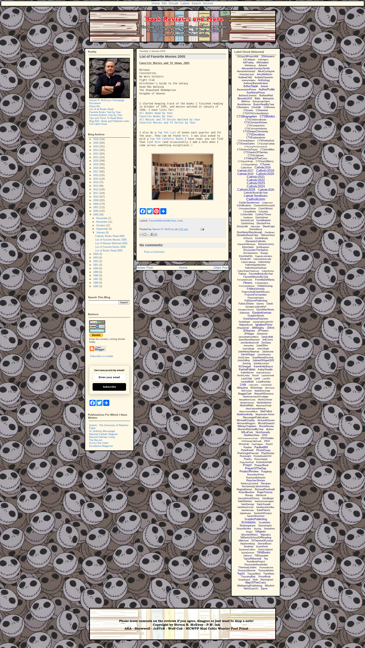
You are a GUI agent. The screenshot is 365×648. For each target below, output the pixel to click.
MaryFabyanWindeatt (256, 408)
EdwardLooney (266, 244)
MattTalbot (266, 411)
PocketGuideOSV (263, 456)
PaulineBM (261, 447)
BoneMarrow (244, 104)
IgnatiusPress (263, 324)
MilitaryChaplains (247, 426)
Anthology (264, 80)
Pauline (248, 447)
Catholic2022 (256, 180)
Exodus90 (245, 259)
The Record (95, 440)
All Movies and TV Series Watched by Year (169, 119)
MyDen (270, 429)
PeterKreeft (247, 450)
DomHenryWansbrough (249, 232)
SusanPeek (262, 546)
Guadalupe (244, 321)
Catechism (246, 167)
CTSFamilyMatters (246, 140)
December (102, 218)
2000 (96, 268)
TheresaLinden (247, 567)
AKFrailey (248, 62)
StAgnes (260, 531)
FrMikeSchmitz (256, 288)
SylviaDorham (247, 553)
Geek (270, 303)
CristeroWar (246, 214)
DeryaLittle (242, 226)
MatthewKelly (245, 414)
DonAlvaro (270, 232)
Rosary (249, 495)
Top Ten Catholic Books (166, 138)
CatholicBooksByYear (256, 192)
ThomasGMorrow (247, 570)
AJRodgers (263, 59)
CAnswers (243, 107)
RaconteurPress (255, 474)
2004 (96, 254)
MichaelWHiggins (246, 423)
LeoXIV (266, 378)
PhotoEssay (263, 450)
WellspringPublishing (249, 585)
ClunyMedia (249, 211)
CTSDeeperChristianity (255, 131)
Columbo (263, 211)
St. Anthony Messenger (102, 431)
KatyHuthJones (263, 372)
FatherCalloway (248, 262)
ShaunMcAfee (243, 528)
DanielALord (247, 220)
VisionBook (264, 576)
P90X (267, 441)
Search (196, 3)
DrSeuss (248, 238)
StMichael (243, 540)
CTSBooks (267, 116)
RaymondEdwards (255, 477)
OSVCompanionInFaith (248, 438)
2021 (96, 157)
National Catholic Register (103, 434)
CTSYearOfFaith (245, 161)
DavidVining (247, 223)
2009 (96, 200)
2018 (96, 168)
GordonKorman (261, 312)
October (101, 225)
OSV (264, 435)
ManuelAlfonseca (263, 393)
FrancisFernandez (256, 294)
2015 (96, 178)
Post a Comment (154, 251)
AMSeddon (262, 62)
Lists (180, 220)
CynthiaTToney (263, 214)
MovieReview (266, 426)
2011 (96, 193)
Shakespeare (248, 525)
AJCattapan (249, 59)
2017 (96, 171)
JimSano (266, 342)
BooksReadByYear (263, 104)
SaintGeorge (247, 504)
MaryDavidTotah (263, 405)
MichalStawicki (266, 423)
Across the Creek (98, 443)
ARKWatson (250, 65)
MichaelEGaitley (246, 420)
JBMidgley (258, 327)
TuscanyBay (248, 576)
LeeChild (246, 378)
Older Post (221, 267)
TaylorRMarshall (252, 558)
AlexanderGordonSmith (256, 68)
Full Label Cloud (98, 124)
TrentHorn (268, 573)
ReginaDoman (244, 489)
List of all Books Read (101, 109)
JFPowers (263, 330)
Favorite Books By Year (156, 116)
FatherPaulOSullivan (256, 268)
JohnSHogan (248, 354)
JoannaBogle (248, 349)
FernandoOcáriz (244, 280)
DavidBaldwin (263, 220)
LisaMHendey (263, 381)
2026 (96, 139)
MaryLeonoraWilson (248, 411)
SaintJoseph (264, 504)
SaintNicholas (247, 510)
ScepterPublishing (255, 519)
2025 (96, 142)
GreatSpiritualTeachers (255, 318)
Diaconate (255, 226)
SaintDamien (245, 501)
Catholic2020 (265, 173)
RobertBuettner (247, 492)
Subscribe (109, 386)
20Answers (268, 56)
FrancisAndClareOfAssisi (256, 291)
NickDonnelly (263, 432)
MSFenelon (246, 391)
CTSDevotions (256, 134)
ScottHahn (264, 522)
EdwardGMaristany (247, 244)
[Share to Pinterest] (156, 234)
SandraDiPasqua (263, 513)
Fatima (242, 273)
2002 (96, 261)
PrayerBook (262, 465)
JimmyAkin (249, 345)
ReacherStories (255, 480)
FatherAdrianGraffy (262, 259)
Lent (257, 378)
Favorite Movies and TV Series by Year (167, 122)
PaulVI (269, 444)
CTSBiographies (247, 116)
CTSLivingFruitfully (266, 144)
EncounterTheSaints (256, 249)
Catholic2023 (256, 183)
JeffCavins (267, 339)
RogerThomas (265, 492)
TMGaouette (261, 555)
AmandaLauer (246, 74)
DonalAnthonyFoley (247, 235)
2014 (96, 182)
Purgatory (266, 471)
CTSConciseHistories (256, 128)
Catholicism (255, 199)
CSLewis (248, 110)
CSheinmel (262, 110)
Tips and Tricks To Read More (105, 118)
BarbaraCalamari (248, 95)
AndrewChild (245, 77)
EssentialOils (246, 256)
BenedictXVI (244, 98)
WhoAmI (269, 585)
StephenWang (247, 543)
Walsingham (266, 579)
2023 (96, 150)
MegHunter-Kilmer (265, 414)
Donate (174, 3)
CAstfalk (256, 107)
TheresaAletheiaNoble (255, 564)
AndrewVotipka (248, 80)
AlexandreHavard (246, 71)
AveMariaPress (256, 92)
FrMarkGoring (264, 286)
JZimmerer (262, 333)
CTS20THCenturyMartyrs (256, 113)
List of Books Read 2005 (108, 250)
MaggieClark (245, 393)
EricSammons (251, 253)
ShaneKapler (265, 525)
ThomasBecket (266, 567)
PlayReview (267, 453)
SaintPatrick (263, 510)
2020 (96, 160)
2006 (96, 211)
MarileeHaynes (247, 403)
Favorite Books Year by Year (105, 112)
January (101, 232)
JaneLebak (267, 336)
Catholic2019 (245, 173)
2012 (96, 189)
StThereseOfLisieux (262, 540)
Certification (244, 205)
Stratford (248, 546)
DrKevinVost (268, 235)
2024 (96, 146)
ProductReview (249, 471)
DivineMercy (255, 229)
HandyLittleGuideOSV (263, 322)
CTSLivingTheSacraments (255, 147)
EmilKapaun (262, 247)
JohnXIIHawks (264, 354)
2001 (96, 264)
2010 (96, 196)
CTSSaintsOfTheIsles (256, 152)
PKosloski (244, 444)
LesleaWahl (247, 381)
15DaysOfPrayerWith (248, 56)
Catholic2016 (263, 167)
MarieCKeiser (265, 399)
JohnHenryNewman (248, 351)
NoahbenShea (251, 435)
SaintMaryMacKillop (265, 507)
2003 (96, 257)
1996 (96, 282)
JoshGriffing (243, 360)
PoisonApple (261, 459)
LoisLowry (253, 385)
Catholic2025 (246, 189)
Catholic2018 (265, 170)
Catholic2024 (256, 186)
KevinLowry (243, 375)
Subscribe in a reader (101, 356)
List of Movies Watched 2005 (111, 243)
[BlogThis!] (145, 234)
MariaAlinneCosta (247, 400)
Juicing (246, 363)
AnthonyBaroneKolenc (256, 83)
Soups (249, 531)
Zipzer (264, 588)
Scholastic (248, 522)
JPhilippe (249, 333)
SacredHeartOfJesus (248, 498)
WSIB (255, 580)
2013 (96, 185)
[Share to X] (148, 234)
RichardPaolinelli (265, 489)
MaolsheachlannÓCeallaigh (255, 396)
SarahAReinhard (255, 516)
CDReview (269, 107)
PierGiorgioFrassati (248, 453)
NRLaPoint (247, 432)
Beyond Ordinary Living (102, 437)
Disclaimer (95, 103)
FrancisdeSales (256, 298)
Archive (208, 3)
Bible (257, 98)
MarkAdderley (264, 402)
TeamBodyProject (256, 561)
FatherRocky (268, 271)
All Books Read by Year (156, 113)
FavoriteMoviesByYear (162, 220)
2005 (96, 214)
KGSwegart (245, 366)
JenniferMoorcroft (249, 342)
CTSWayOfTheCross (255, 158)
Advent (263, 65)
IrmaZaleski (243, 328)
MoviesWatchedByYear (250, 429)
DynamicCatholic (256, 241)
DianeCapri (269, 226)
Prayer (247, 465)
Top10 (241, 573)
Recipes (266, 483)
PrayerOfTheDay (255, 468)
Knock (255, 375)
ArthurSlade (250, 86)
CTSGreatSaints (246, 143)
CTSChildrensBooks (255, 119)
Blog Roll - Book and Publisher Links (109, 121)
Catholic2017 (245, 170)
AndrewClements (264, 77)
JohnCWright (263, 349)
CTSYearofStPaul (249, 164)
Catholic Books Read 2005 (110, 236)
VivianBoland (244, 580)
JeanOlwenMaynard (249, 339)
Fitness (247, 282)
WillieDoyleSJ (251, 588)
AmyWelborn (264, 74)
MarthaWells (247, 405)
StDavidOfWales (249, 534)
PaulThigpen (257, 444)
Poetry (248, 459)
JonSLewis (243, 357)
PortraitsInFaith (264, 462)
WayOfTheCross (255, 582)
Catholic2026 (266, 189)
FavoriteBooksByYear (261, 273)
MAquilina (242, 387)
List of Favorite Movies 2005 (111, 239)
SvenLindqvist (265, 549)
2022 (96, 153)
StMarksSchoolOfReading (255, 537)
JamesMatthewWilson (248, 337)
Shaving (257, 529)
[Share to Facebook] (152, 234)
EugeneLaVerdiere (263, 256)
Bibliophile (268, 98)
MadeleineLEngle (262, 391)
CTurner (265, 164)
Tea (266, 558)
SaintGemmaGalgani (264, 501)
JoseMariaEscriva (262, 357)
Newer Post (144, 267)
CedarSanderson (249, 202)
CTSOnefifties (267, 149)
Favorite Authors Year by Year (105, 115)
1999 (96, 272)
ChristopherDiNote (247, 208)
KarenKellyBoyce (263, 366)
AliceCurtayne (266, 71)
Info (164, 3)
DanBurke (248, 217)
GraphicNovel (256, 315)
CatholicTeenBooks (256, 195)
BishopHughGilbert (261, 101)
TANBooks (263, 552)
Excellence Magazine (101, 446)
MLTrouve (270, 388)
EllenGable (248, 247)
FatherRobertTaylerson (248, 271)
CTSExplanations (255, 137)
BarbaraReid (266, 95)
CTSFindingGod (265, 140)
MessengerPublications (256, 417)
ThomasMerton (266, 570)
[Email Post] (201, 229)
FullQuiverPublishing (255, 300)
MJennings (257, 387)
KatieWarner (247, 372)
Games (260, 303)
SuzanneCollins (247, 549)
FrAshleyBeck (261, 283)
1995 (96, 286)
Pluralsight (245, 456)
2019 (96, 164)
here (185, 135)
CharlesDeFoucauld (264, 205)
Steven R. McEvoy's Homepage (106, 100)
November (102, 221)
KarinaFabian (247, 369)
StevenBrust (264, 543)
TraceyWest (254, 573)
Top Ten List (167, 132)
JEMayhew (249, 330)
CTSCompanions (256, 125)
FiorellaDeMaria (264, 279)
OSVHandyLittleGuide (251, 441)
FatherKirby (264, 262)
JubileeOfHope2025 (263, 360)
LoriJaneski (266, 385)
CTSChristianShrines (255, 122)
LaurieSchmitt (267, 375)
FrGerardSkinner (247, 286)
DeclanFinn (263, 223)
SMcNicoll (261, 495)
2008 (96, 203)
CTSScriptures (256, 155)
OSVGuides (267, 438)
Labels (185, 3)
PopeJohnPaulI (247, 462)
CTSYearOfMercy (265, 161)
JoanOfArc (262, 345)
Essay (264, 252)
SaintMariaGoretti (245, 507)
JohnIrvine (267, 351)
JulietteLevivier (261, 363)
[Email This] (141, 234)
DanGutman (262, 217)
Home (156, 3)
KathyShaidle (265, 369)
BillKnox (245, 101)
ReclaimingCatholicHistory (256, 486)
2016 (96, 175)
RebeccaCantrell (249, 483)
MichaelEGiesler (266, 420)
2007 (96, 207)
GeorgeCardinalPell (255, 306)
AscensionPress (246, 89)
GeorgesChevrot (246, 309)
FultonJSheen (246, 303)
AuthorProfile (267, 89)
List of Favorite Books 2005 (110, 246)
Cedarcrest (267, 203)
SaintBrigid (268, 498)
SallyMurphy (245, 513)
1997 (96, 279)
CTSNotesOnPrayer (247, 149)
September (102, 228)
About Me (94, 106)
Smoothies (269, 528)
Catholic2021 (256, 177)
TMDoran (247, 556)
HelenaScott (246, 324)
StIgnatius (265, 534)
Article (264, 86)
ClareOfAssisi (266, 208)
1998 (96, 275)
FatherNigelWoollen (255, 265)
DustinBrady (261, 238)
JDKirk (271, 327)
